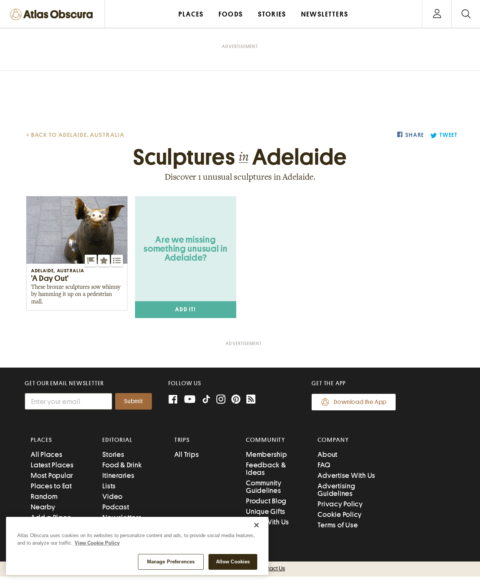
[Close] (256, 525)
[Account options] (437, 14)
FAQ (324, 464)
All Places (47, 454)
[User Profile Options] (437, 14)
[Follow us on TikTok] (206, 401)
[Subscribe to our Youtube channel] (189, 400)
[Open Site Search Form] (466, 14)
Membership (266, 454)
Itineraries (118, 475)
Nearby (43, 506)
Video (112, 496)
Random (44, 496)
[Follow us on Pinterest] (235, 400)
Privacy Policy (340, 503)
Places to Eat (51, 485)
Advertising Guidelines (336, 489)
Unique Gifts (265, 511)
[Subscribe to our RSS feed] (250, 400)
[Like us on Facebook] (172, 400)
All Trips (186, 454)
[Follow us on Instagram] (220, 400)
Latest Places (52, 464)
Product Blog (266, 500)
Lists (109, 485)
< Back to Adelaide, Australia (75, 135)
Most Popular (52, 475)
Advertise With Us (346, 475)
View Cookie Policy (97, 543)
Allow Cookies (233, 561)
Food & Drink (122, 464)
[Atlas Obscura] (53, 14)
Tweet (449, 135)
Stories (113, 454)
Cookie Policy (340, 514)
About (328, 454)
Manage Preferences (171, 561)
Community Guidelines (264, 486)
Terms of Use (338, 524)
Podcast (115, 506)
